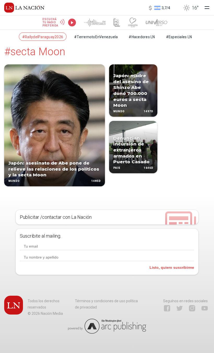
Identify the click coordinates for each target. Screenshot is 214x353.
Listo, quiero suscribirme (172, 267)
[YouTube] (204, 308)
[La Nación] (24, 8)
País (116, 167)
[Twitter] (179, 308)
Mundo (14, 181)
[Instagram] (192, 308)
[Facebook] (167, 308)
